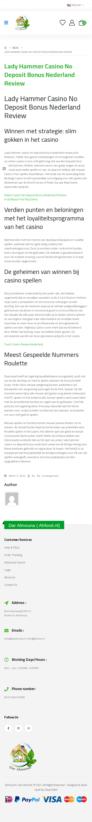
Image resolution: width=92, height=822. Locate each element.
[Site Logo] (21, 22)
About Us (9, 577)
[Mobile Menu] (7, 22)
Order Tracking (13, 554)
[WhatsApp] (29, 728)
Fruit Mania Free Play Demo (21, 199)
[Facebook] (8, 728)
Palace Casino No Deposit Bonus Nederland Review (35, 195)
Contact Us (10, 584)
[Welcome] (72, 23)
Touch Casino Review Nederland (23, 344)
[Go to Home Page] (5, 48)
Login (7, 569)
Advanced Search (14, 562)
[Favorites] (63, 23)
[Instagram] (19, 728)
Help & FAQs (11, 547)
